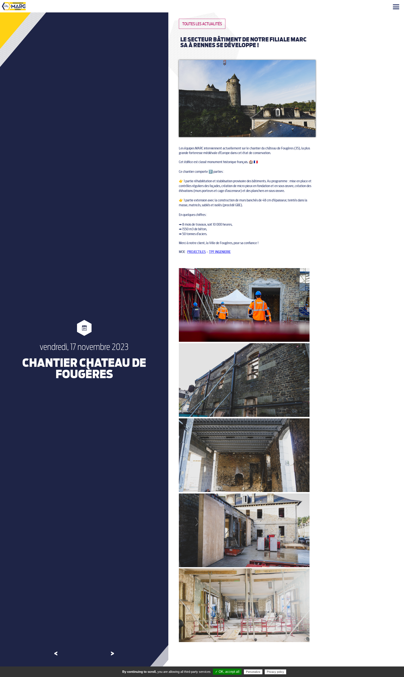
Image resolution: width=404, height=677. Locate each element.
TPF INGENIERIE (220, 252)
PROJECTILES (196, 252)
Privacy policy (275, 671)
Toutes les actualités (202, 24)
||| (396, 7)
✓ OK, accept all (227, 671)
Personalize (253, 671)
